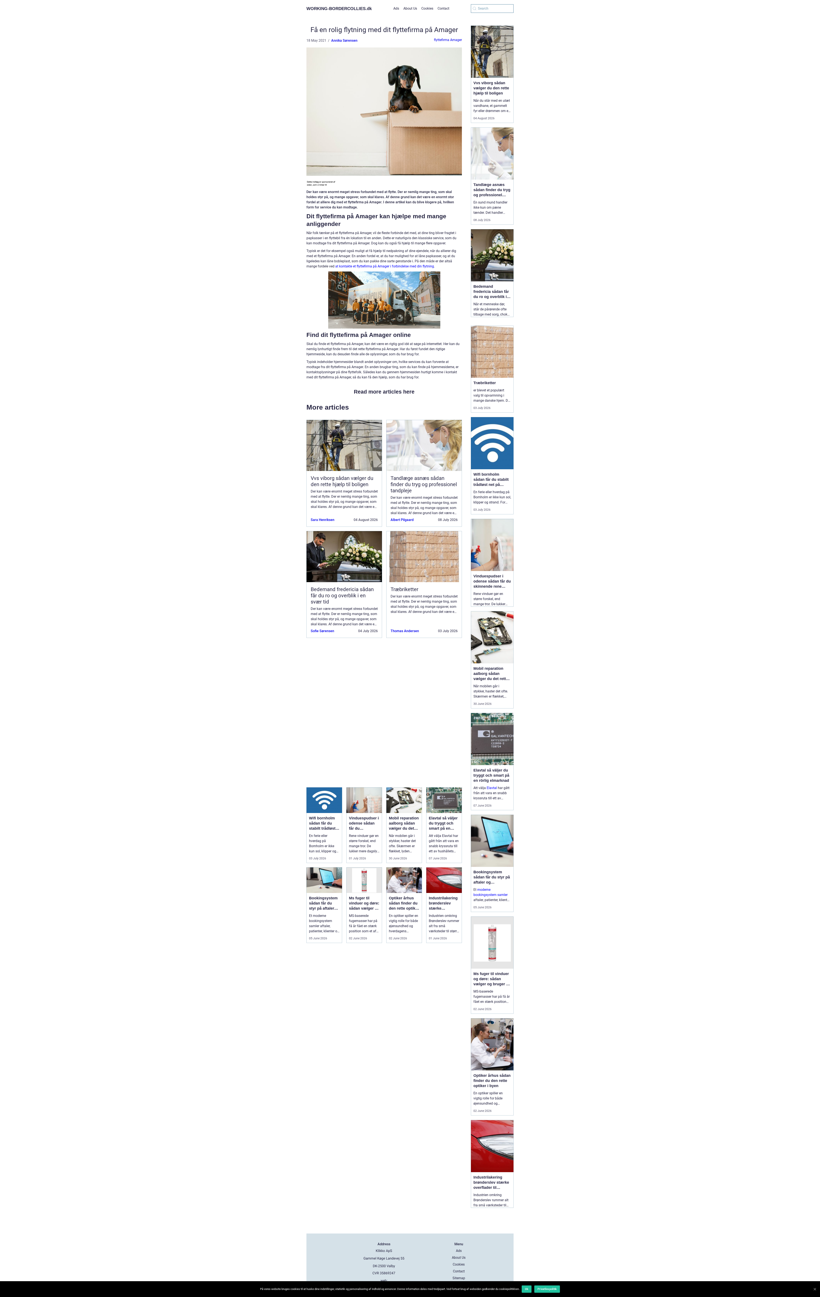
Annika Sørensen (344, 40)
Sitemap (458, 1278)
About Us (410, 8)
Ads (396, 8)
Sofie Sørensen (322, 631)
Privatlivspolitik (547, 1289)
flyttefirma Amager (448, 40)
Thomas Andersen (405, 631)
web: (384, 1281)
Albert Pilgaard (402, 520)
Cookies (427, 8)
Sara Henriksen (322, 520)
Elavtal (492, 788)
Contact (443, 8)
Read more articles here (384, 392)
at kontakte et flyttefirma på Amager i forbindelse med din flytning (384, 266)
